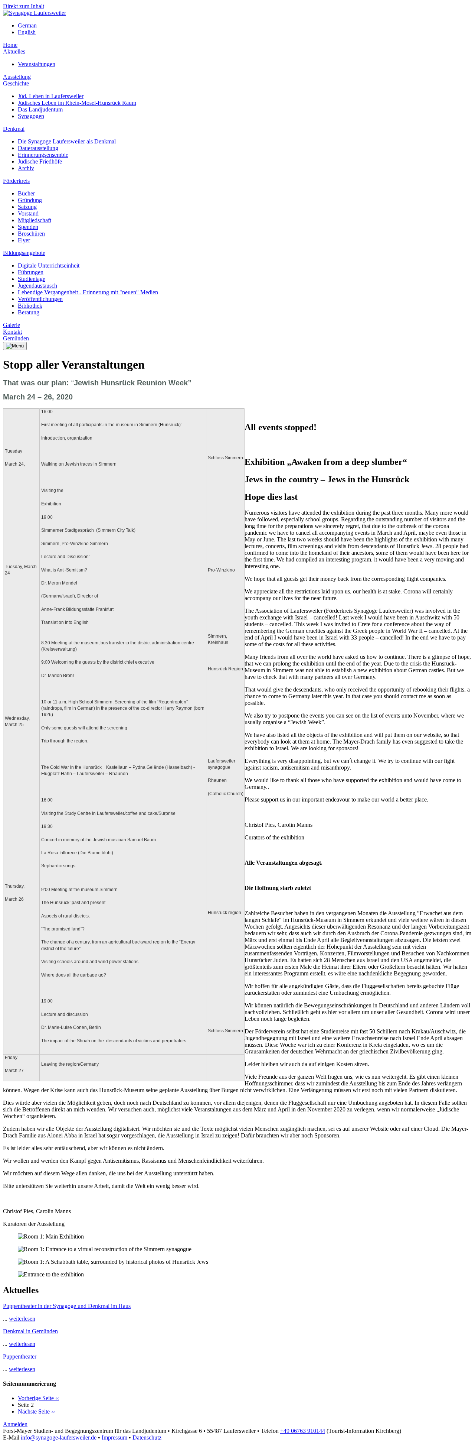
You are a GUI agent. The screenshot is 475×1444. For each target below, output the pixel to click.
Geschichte (16, 83)
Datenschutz (146, 1437)
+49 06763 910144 (302, 1431)
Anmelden (15, 1424)
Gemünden (16, 338)
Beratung (28, 312)
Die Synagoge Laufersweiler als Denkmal (67, 141)
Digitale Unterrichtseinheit (48, 265)
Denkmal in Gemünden (30, 1331)
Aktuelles (14, 51)
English (27, 32)
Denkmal (13, 129)
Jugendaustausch (37, 285)
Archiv (26, 168)
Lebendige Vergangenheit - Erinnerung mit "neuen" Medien (88, 292)
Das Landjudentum (40, 109)
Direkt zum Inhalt (23, 6)
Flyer (24, 240)
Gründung (30, 200)
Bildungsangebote (24, 253)
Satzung (27, 207)
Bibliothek (30, 305)
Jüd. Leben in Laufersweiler (50, 96)
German (27, 25)
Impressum (114, 1437)
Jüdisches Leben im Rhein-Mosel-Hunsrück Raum (77, 103)
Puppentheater (19, 1356)
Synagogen (31, 116)
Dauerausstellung (38, 148)
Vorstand (28, 213)
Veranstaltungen (36, 64)
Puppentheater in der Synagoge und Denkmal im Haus (67, 1306)
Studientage (31, 279)
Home (10, 45)
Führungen (30, 272)
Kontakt (12, 331)
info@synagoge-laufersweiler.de (58, 1437)
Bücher (26, 193)
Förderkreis (16, 181)
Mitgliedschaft (34, 220)
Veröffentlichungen (40, 299)
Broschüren (31, 233)
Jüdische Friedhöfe (40, 161)
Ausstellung (17, 77)
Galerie (11, 325)
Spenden (28, 227)
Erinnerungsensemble (43, 155)
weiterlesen (22, 1318)
